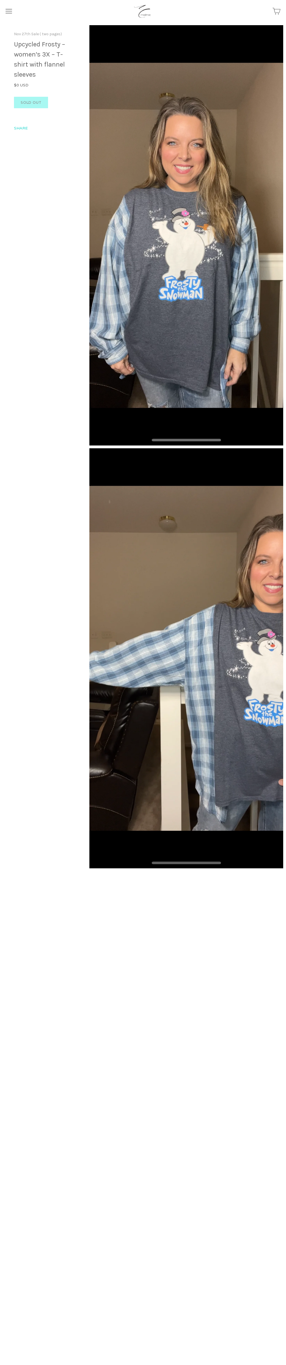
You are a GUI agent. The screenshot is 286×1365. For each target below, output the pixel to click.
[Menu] (8, 11)
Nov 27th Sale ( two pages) (38, 34)
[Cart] (276, 11)
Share (21, 128)
